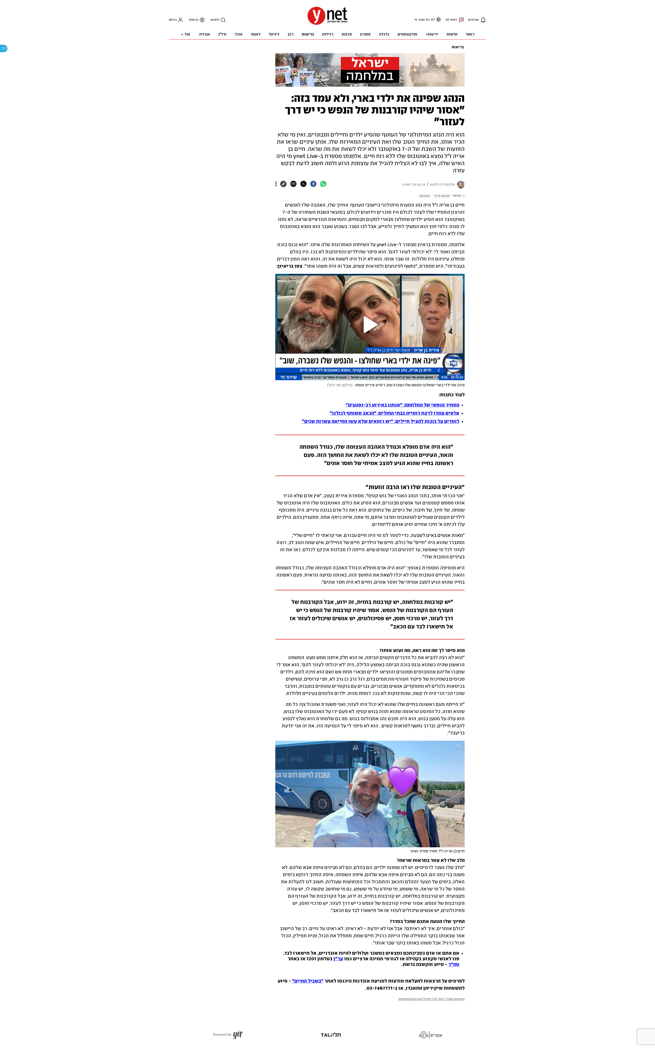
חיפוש (215, 19)
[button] (415, 19)
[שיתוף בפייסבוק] (313, 184)
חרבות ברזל (442, 196)
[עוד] (276, 184)
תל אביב (424, 19)
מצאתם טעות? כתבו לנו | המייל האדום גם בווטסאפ (431, 999)
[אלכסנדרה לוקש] (460, 184)
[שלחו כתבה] (293, 184)
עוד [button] (187, 34)
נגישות (193, 19)
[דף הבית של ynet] (327, 24)
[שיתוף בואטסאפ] (323, 184)
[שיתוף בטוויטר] (303, 184)
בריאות (458, 47)
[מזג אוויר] (438, 21)
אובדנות (424, 196)
